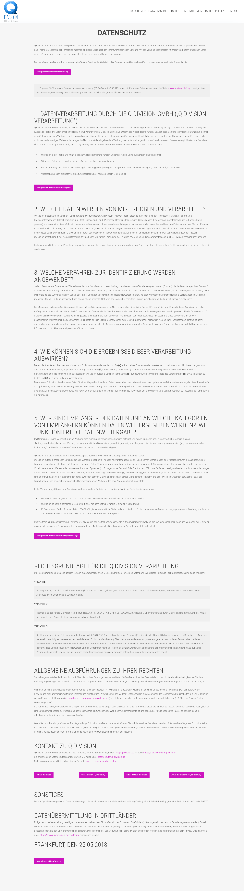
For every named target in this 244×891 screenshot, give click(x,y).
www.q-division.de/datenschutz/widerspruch (87, 698)
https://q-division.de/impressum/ (159, 752)
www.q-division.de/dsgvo (180, 88)
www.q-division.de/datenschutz (102, 761)
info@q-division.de (125, 752)
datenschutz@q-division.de (111, 757)
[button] (52, 72)
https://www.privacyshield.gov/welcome (59, 835)
